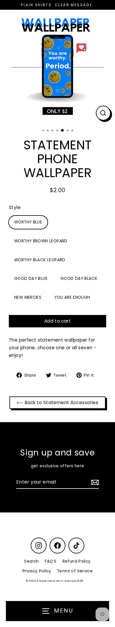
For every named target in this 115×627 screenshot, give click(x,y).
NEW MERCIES (27, 297)
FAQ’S (51, 561)
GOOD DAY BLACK (78, 278)
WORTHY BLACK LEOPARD (39, 260)
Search (31, 561)
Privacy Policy (36, 571)
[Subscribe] (94, 482)
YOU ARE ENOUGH (72, 297)
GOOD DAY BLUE (30, 278)
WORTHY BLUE (28, 222)
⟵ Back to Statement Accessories (57, 402)
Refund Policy (77, 561)
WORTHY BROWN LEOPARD (41, 241)
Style (15, 207)
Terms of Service (75, 571)
